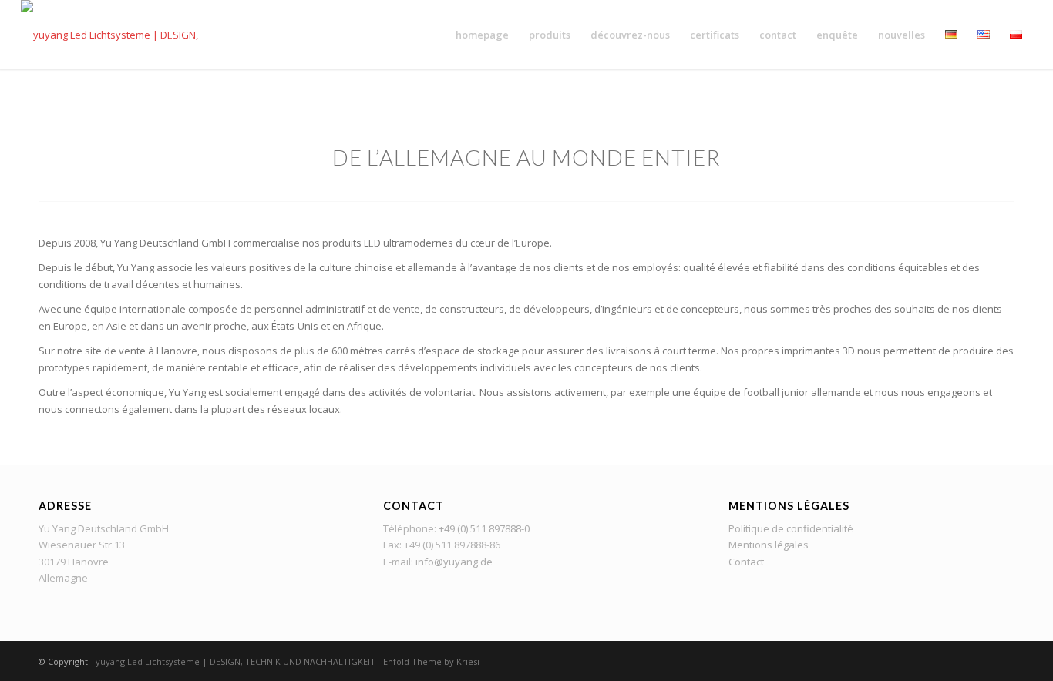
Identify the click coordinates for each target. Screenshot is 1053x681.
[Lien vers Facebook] (1002, 661)
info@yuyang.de (454, 562)
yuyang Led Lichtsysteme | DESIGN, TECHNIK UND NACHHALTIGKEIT (235, 661)
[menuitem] (482, 34)
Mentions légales (768, 545)
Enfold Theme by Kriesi (431, 661)
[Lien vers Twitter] (956, 661)
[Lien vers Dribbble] (979, 661)
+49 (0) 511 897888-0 (484, 528)
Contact (746, 562)
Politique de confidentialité (790, 528)
